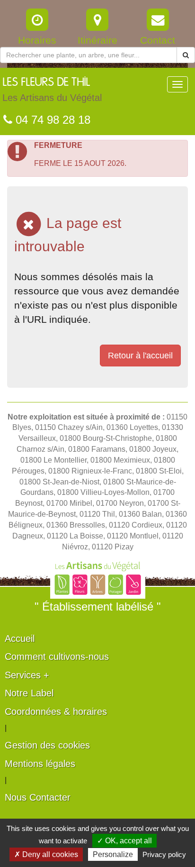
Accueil (20, 638)
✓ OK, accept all (124, 841)
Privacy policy (164, 854)
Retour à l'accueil (140, 355)
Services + (27, 675)
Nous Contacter (38, 797)
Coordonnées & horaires (56, 711)
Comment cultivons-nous (57, 656)
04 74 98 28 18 (51, 119)
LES (52, 90)
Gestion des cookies (47, 745)
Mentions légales (40, 763)
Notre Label (29, 693)
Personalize (113, 854)
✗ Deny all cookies (46, 854)
